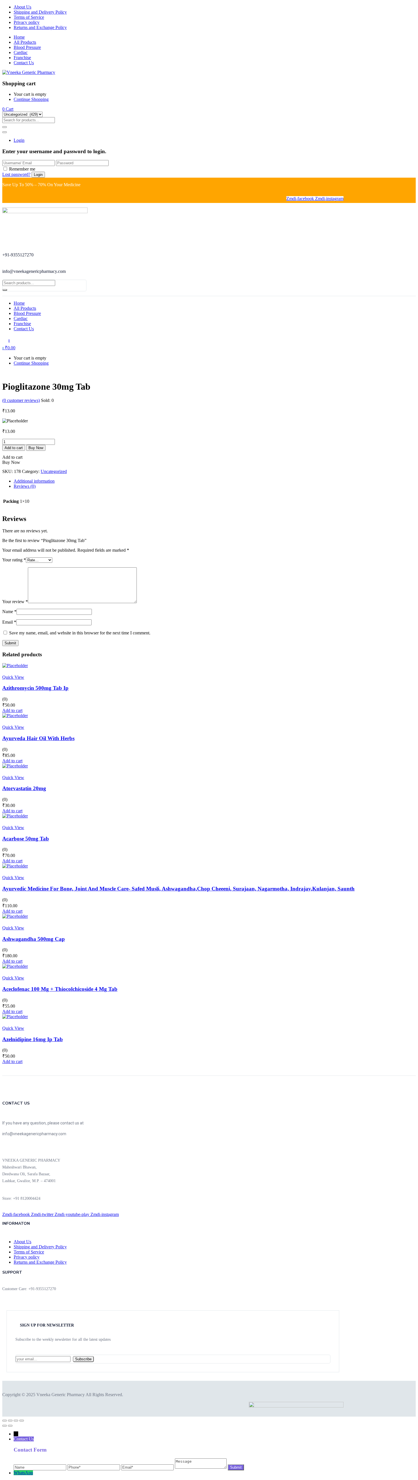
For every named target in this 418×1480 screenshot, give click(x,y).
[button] (7, 109)
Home (19, 37)
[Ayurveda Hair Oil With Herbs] (15, 715)
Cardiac (21, 52)
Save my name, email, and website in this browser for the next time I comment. (79, 632)
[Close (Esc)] (21, 1420)
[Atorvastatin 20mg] (15, 765)
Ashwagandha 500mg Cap (33, 939)
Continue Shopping (31, 99)
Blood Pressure (27, 47)
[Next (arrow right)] (10, 1426)
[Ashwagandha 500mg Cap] (15, 916)
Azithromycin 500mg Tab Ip (35, 688)
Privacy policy (27, 22)
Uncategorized (54, 471)
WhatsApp (23, 1472)
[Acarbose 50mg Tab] (15, 815)
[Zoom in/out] (4, 1420)
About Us (22, 7)
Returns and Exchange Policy (40, 27)
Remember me (22, 169)
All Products (25, 42)
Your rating (14, 559)
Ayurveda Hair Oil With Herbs (38, 738)
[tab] (215, 481)
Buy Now (35, 448)
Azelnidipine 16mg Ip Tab (32, 1039)
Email (9, 622)
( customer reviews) (21, 400)
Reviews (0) (25, 486)
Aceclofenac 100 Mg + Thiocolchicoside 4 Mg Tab (59, 989)
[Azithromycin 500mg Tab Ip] (15, 665)
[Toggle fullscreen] (10, 1420)
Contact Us (24, 62)
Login (19, 140)
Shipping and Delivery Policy (40, 12)
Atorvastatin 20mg (24, 788)
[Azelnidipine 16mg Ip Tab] (15, 1016)
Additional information (34, 481)
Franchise (22, 57)
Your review (15, 601)
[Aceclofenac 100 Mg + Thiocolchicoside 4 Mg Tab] (15, 966)
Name (9, 611)
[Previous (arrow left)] (4, 1426)
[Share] (16, 1420)
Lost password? (16, 174)
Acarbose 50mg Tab (25, 839)
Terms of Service (29, 17)
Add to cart (14, 448)
